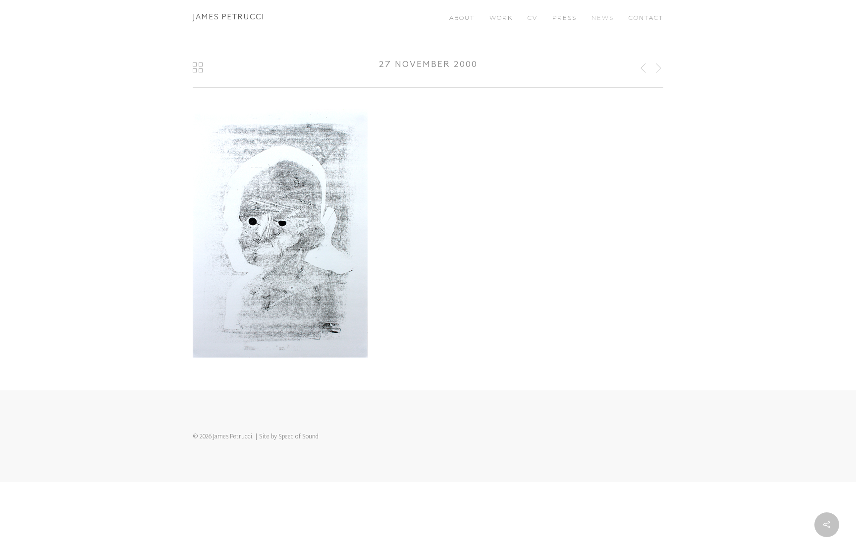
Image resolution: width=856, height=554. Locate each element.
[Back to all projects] (198, 67)
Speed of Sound (298, 436)
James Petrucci (229, 18)
